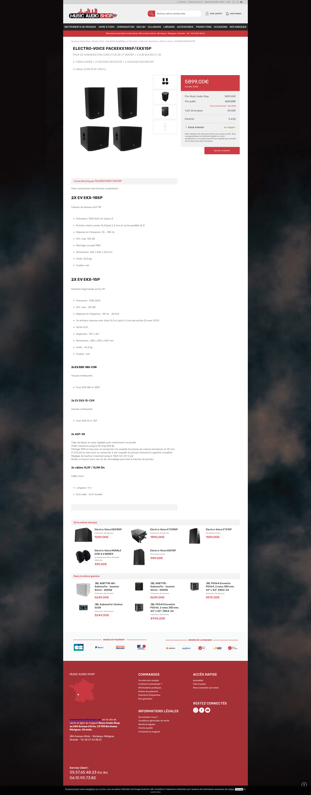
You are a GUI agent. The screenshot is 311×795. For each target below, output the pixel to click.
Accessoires (185, 26)
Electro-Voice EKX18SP (108, 529)
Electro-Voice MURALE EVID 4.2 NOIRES (108, 552)
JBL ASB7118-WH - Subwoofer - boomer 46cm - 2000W (107, 586)
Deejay (141, 26)
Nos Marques (238, 26)
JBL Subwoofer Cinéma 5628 (108, 606)
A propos (182, 2)
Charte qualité (195, 2)
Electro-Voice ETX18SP (164, 529)
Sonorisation (125, 26)
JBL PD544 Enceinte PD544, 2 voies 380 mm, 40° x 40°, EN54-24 (164, 608)
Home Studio (107, 26)
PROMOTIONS (204, 26)
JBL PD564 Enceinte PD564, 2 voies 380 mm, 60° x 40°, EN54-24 (220, 586)
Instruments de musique (80, 26)
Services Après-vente (214, 2)
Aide (228, 2)
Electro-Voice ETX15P (219, 529)
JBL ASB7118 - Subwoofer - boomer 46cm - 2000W (162, 586)
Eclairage (154, 26)
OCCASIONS (220, 26)
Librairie (169, 26)
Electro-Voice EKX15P (163, 550)
